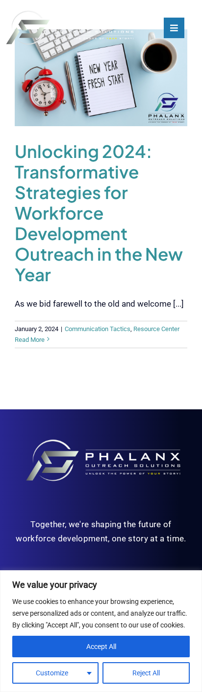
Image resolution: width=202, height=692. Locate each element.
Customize (52, 673)
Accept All (101, 646)
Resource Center (156, 329)
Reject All (146, 673)
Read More (30, 339)
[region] (101, 631)
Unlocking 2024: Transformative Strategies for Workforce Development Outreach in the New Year (99, 212)
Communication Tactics (97, 329)
